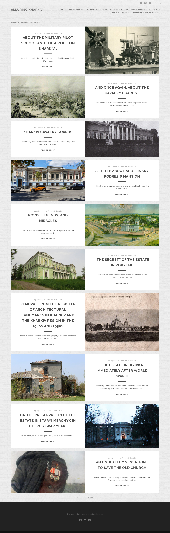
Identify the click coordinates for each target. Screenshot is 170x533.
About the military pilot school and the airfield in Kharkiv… (48, 43)
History (124, 10)
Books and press (110, 10)
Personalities (138, 10)
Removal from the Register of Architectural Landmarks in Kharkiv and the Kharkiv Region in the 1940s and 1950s (48, 315)
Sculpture (153, 10)
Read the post (48, 67)
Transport (136, 12)
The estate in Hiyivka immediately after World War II (122, 370)
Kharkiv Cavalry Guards (48, 132)
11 (86, 498)
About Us (149, 12)
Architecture (92, 10)
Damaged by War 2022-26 (71, 10)
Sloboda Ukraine (120, 12)
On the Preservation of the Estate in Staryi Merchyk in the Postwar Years (48, 420)
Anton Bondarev (54, 33)
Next (90, 498)
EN (158, 12)
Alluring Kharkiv (27, 9)
